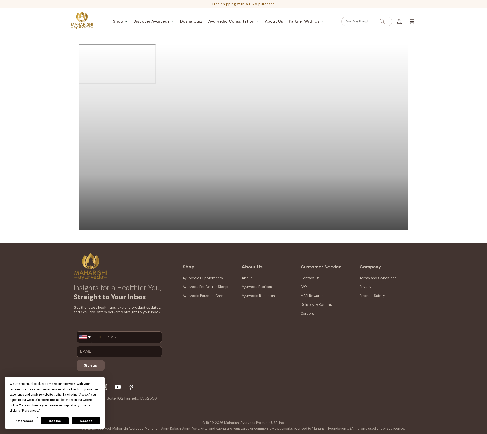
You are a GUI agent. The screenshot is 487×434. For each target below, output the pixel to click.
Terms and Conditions (378, 278)
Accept (86, 421)
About (247, 278)
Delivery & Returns (316, 304)
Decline (55, 421)
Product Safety (372, 295)
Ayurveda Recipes (257, 286)
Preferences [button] (30, 410)
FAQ (304, 286)
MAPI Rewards (312, 295)
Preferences (24, 421)
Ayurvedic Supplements (203, 278)
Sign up (90, 365)
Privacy (365, 286)
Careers (307, 313)
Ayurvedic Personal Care (203, 295)
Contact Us (310, 278)
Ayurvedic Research (258, 295)
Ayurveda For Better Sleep (205, 286)
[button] (120, 21)
